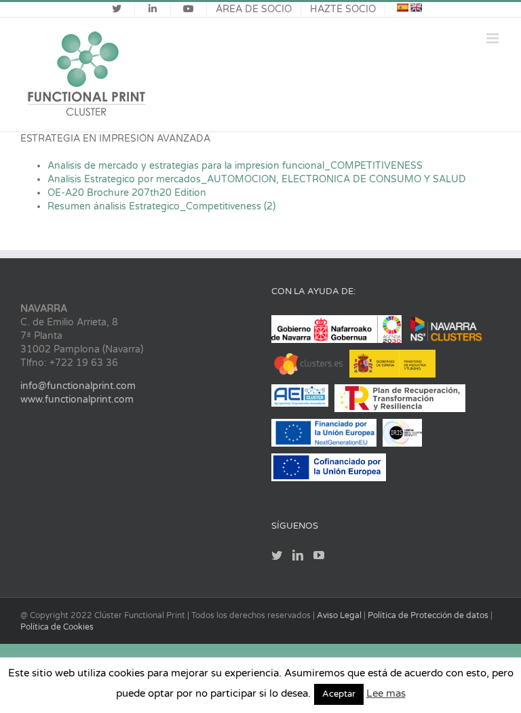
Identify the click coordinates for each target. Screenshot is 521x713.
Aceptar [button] (338, 694)
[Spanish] (402, 7)
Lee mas (386, 693)
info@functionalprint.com (78, 386)
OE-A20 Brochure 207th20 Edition (126, 193)
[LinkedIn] (297, 555)
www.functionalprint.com (77, 399)
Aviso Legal (340, 615)
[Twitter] (276, 555)
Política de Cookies (57, 627)
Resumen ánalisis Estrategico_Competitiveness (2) (161, 206)
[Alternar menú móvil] (493, 38)
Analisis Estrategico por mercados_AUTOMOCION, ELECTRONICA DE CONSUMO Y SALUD (256, 179)
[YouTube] (318, 555)
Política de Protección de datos (429, 615)
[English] (416, 7)
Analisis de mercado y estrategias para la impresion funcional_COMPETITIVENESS (235, 165)
